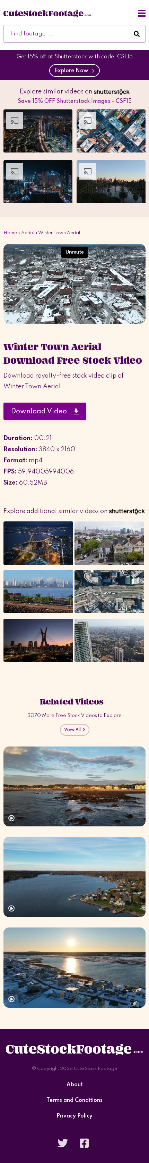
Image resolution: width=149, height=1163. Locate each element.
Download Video (42, 411)
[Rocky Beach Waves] (74, 787)
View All (73, 730)
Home (10, 233)
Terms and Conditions (74, 1100)
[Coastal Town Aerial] (74, 877)
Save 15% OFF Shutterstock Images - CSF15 (75, 101)
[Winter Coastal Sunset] (74, 967)
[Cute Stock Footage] (47, 13)
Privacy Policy (74, 1116)
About (75, 1085)
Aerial (27, 233)
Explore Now (73, 71)
